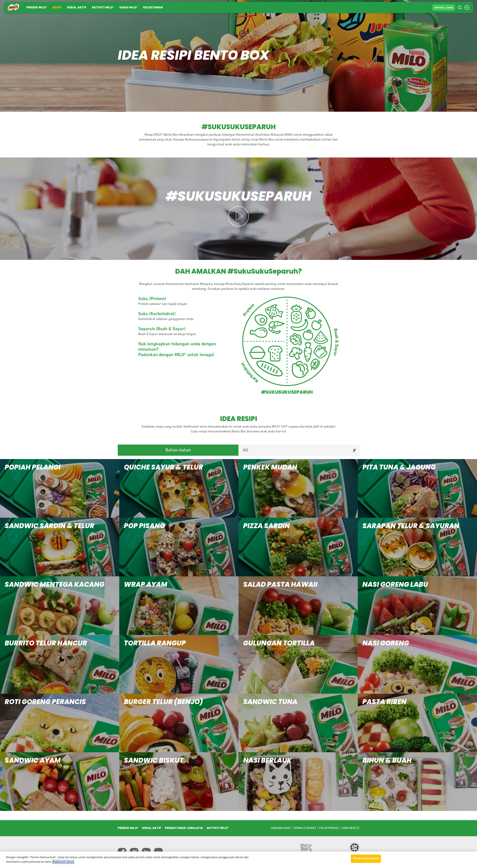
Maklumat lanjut (63, 861)
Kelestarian (153, 7)
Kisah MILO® (128, 7)
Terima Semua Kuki (366, 858)
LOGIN (449, 8)
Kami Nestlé (350, 828)
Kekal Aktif (76, 7)
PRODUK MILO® (36, 7)
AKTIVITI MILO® (218, 828)
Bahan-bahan (178, 450)
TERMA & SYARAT (304, 828)
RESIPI (57, 7)
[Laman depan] (13, 7)
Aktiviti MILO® (103, 7)
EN (467, 8)
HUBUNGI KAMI (280, 828)
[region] (238, 858)
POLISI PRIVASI (328, 828)
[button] (59, 488)
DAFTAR (439, 8)
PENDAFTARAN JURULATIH (184, 828)
